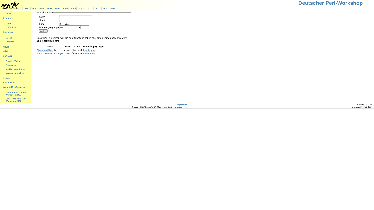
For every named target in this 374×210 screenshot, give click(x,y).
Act (185, 107)
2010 (25, 8)
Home (8, 13)
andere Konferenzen (14, 87)
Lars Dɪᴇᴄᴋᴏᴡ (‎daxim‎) (49, 53)
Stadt (42, 20)
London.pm (89, 50)
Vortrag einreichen (15, 73)
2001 (96, 8)
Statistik (10, 42)
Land (42, 24)
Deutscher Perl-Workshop (330, 3)
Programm (11, 65)
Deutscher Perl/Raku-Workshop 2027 (16, 100)
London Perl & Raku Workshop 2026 (16, 93)
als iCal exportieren (15, 69)
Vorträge (7, 56)
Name (42, 16)
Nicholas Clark (45, 50)
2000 (104, 8)
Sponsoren (9, 82)
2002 (89, 8)
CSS (365, 105)
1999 (112, 8)
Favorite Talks (13, 61)
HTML (370, 105)
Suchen (9, 38)
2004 (73, 8)
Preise (6, 78)
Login (9, 23)
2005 (65, 8)
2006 (57, 8)
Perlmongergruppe (49, 27)
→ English (11, 27)
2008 (41, 8)
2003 (81, 8)
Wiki (5, 51)
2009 (33, 8)
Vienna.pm (89, 53)
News (6, 47)
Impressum (182, 105)
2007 (49, 8)
